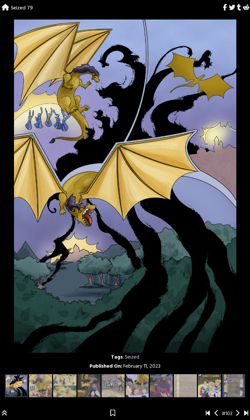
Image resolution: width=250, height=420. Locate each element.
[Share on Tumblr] (239, 8)
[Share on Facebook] (225, 8)
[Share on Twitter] (232, 8)
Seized (132, 357)
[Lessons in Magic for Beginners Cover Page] (208, 414)
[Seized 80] (237, 414)
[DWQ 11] (246, 414)
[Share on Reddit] (246, 8)
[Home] (5, 8)
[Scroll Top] (4, 414)
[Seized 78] (216, 414)
